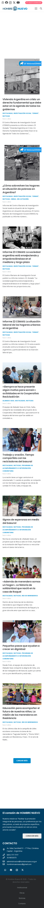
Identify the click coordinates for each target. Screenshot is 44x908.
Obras (13, 199)
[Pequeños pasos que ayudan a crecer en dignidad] (22, 622)
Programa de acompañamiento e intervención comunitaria (18, 468)
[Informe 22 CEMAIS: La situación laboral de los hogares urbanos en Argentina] (22, 298)
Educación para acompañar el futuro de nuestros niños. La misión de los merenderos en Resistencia (21, 713)
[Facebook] (6, 2)
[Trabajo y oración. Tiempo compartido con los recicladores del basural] (22, 429)
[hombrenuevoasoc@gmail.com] (5, 864)
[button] (41, 8)
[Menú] (36, 8)
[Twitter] (14, 2)
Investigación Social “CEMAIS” (26, 113)
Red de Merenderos (30, 596)
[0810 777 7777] (5, 854)
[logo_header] (15, 8)
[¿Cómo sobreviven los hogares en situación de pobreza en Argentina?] (22, 145)
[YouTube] (18, 2)
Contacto (22, 903)
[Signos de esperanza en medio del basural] (22, 497)
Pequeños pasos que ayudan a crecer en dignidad (21, 647)
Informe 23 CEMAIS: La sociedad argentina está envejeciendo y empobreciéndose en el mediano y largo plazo (22, 257)
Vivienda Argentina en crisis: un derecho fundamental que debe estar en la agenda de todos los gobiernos (22, 104)
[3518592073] (5, 857)
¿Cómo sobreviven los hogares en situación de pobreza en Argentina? (21, 189)
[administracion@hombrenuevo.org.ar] (5, 861)
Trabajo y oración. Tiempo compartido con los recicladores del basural (18, 458)
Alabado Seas (8, 401)
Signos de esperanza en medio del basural (21, 521)
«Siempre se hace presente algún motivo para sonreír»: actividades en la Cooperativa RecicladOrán (21, 391)
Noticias (6, 116)
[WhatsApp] (3, 2)
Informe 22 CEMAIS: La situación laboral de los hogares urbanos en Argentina (21, 325)
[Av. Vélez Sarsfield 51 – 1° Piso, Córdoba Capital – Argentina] (5, 849)
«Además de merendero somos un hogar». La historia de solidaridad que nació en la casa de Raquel (21, 586)
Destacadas (8, 113)
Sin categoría (23, 199)
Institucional (22, 887)
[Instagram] (10, 2)
